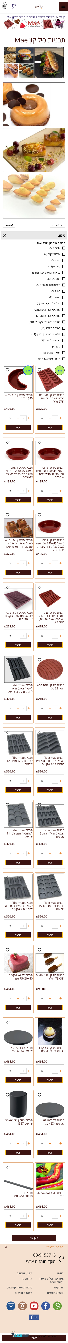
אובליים (55, 248)
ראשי (60, 1273)
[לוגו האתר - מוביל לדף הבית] (38, 6)
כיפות (55, 291)
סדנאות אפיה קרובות (19, 1287)
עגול (56, 346)
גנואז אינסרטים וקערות (46, 272)
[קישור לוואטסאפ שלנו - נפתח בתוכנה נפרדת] (57, 1306)
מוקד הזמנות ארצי (41, 1261)
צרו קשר (58, 1287)
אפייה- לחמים (51, 352)
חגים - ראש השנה (49, 359)
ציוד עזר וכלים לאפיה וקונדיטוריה (51, 1280)
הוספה (50, 427)
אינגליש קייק (52, 254)
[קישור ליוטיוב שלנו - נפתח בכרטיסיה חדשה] (34, 1306)
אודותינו (27, 1278)
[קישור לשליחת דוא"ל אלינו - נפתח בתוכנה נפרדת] (11, 1306)
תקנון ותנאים (24, 1273)
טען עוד (34, 1238)
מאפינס (54, 297)
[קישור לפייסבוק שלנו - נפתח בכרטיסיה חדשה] (45, 1306)
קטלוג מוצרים (55, 1293)
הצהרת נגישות (23, 1293)
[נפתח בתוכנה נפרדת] (13, 6)
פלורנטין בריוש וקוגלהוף (46, 334)
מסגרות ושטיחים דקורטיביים (44, 322)
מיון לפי (59, 225)
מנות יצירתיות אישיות (47, 309)
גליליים (54, 266)
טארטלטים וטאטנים (48, 285)
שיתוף (8, 225)
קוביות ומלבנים (50, 340)
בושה (55, 260)
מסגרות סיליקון (50, 328)
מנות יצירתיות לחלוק (48, 315)
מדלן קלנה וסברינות (48, 303)
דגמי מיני (53, 278)
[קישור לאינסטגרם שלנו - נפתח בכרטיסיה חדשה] (22, 1306)
